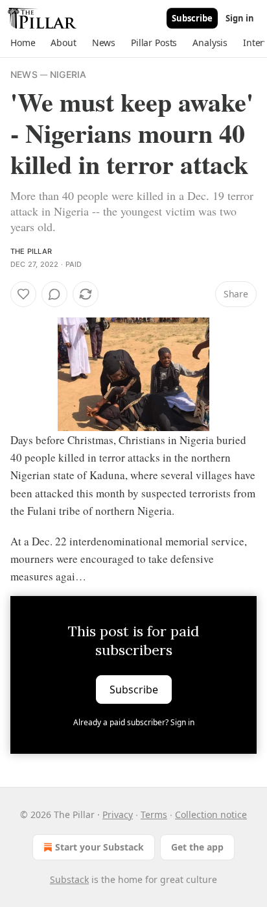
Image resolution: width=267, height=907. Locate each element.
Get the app (197, 847)
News (24, 74)
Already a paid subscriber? (133, 722)
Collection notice (211, 814)
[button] (23, 43)
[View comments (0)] (54, 294)
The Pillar (31, 251)
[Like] (23, 294)
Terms (154, 814)
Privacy (117, 814)
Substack (69, 879)
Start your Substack (99, 847)
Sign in (240, 18)
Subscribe (192, 18)
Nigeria (68, 74)
